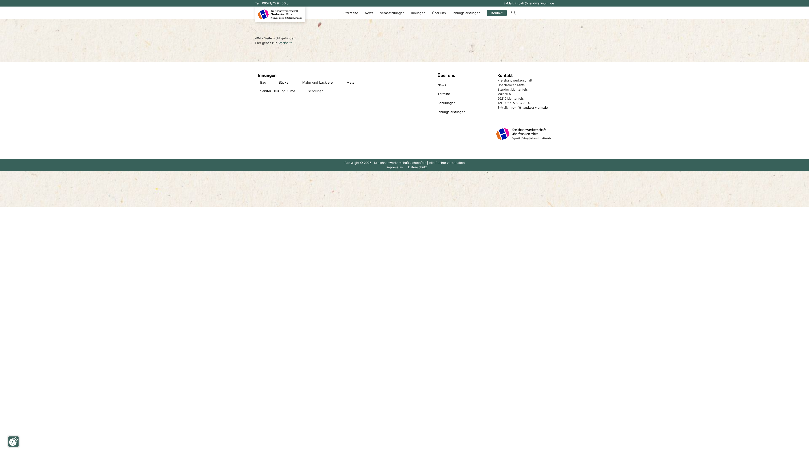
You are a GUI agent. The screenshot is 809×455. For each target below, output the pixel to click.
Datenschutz (417, 167)
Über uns (439, 13)
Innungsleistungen (466, 13)
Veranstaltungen (392, 13)
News (369, 13)
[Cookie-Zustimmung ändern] (13, 441)
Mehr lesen (262, 82)
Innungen (418, 13)
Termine (444, 94)
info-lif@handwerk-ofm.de (534, 3)
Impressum (394, 167)
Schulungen (446, 103)
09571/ (267, 3)
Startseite (350, 13)
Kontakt (496, 13)
